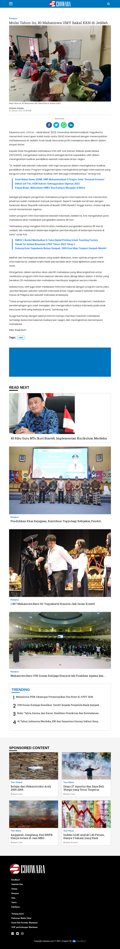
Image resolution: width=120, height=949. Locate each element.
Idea (13, 898)
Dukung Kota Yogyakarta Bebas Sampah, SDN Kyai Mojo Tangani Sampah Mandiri (60, 248)
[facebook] (49, 125)
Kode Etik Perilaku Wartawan (24, 923)
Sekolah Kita (17, 884)
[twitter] (56, 125)
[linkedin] (71, 125)
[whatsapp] (64, 125)
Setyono (12, 108)
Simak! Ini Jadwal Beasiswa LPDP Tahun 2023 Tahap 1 (45, 244)
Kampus (13, 18)
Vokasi (14, 889)
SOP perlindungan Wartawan (24, 927)
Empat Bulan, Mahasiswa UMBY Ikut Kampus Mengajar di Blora (50, 188)
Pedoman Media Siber (21, 918)
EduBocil (15, 880)
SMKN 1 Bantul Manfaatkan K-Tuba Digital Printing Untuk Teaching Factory (56, 240)
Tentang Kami (17, 914)
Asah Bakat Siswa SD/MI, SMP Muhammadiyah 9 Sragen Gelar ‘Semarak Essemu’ (60, 179)
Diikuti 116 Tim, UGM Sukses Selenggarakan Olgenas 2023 (47, 183)
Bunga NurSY (20, 330)
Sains (14, 902)
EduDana (15, 907)
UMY (21, 337)
